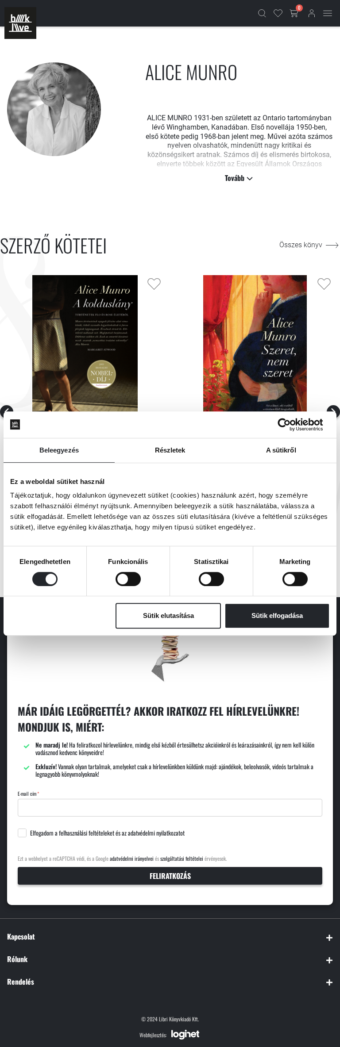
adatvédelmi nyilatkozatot (156, 833)
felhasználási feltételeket (86, 833)
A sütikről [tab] (281, 450)
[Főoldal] (20, 23)
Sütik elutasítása (168, 615)
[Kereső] (262, 13)
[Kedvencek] (278, 13)
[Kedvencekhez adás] (154, 284)
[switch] (128, 579)
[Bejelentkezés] (312, 13)
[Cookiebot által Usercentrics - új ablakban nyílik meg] (291, 424)
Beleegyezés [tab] (59, 450)
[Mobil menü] (328, 13)
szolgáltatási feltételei (181, 858)
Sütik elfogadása (277, 615)
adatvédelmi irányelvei (132, 858)
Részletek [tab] (170, 450)
